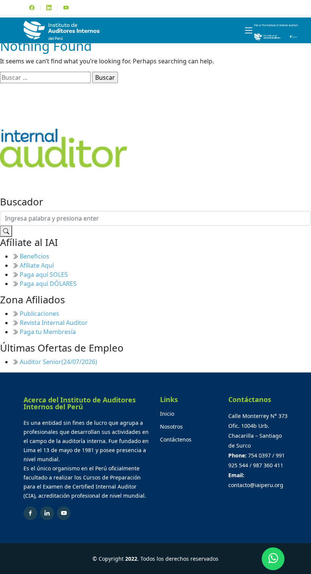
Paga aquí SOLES (44, 274)
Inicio (167, 413)
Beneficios (34, 256)
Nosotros (171, 426)
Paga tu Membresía (48, 332)
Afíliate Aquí (37, 265)
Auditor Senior (58, 362)
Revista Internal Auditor (54, 323)
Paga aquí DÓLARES (48, 283)
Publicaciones (39, 313)
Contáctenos (176, 439)
